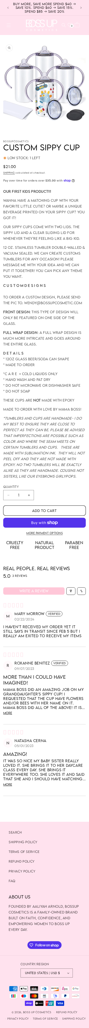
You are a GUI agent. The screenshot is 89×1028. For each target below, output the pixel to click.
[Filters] (70, 591)
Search (15, 832)
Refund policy (66, 1012)
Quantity (11, 487)
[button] (8, 25)
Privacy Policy (22, 871)
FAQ (12, 881)
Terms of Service (24, 852)
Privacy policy (18, 1018)
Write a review (33, 591)
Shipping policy (23, 842)
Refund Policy (22, 861)
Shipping (9, 172)
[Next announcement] (81, 7)
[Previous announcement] (8, 7)
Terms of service (45, 1018)
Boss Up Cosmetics (37, 1012)
